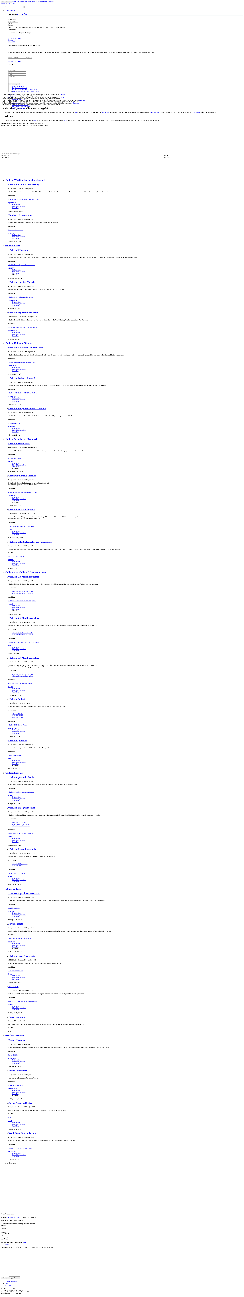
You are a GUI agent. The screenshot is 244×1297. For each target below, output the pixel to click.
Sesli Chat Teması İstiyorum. (17, 556)
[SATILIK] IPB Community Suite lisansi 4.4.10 (22, 1001)
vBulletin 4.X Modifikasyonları (23, 618)
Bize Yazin (11, 42)
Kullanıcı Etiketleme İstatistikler (21, 106)
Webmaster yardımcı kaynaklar (24, 893)
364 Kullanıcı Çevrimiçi (13, 1217)
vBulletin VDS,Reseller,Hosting (23, 184)
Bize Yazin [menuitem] (8, 1285)
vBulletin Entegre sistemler (21, 807)
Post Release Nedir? (14, 423)
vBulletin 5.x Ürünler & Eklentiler (22, 591)
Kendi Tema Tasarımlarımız (22, 1133)
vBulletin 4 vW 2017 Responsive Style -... (21, 1148)
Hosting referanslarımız (20, 215)
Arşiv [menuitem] (6, 1283)
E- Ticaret (13, 986)
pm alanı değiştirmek (14, 458)
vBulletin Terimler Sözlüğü (21, 378)
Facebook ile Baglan (14, 38)
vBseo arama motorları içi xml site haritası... (21, 833)
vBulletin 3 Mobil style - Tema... (18, 725)
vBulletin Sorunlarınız (19, 443)
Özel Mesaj (15, 208)
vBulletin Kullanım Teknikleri (19, 343)
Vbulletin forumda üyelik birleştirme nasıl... (21, 526)
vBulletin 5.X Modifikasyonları (23, 577)
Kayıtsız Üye (22, 14)
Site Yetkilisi (196, 112)
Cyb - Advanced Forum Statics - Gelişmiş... (21, 683)
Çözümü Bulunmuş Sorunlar (22, 475)
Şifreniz (10, 23)
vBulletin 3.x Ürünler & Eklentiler (22, 674)
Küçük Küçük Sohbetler (20, 1103)
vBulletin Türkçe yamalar (19, 864)
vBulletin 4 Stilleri (17, 717)
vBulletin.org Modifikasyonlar (23, 312)
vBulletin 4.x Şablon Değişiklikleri (22, 634)
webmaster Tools (13, 889)
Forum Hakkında (16, 1040)
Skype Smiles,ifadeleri (15, 755)
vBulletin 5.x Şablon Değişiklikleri (22, 593)
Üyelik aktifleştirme (24, 89)
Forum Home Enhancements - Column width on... (23, 327)
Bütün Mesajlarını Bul (19, 206)
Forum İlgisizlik (13, 1055)
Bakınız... (64, 94)
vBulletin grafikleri (17, 740)
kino (9, 1117)
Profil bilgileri (16, 204)
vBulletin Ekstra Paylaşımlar (22, 849)
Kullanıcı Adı (12, 20)
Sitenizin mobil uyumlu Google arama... (20, 938)
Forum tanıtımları (17, 1017)
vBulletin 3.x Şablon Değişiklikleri (22, 676)
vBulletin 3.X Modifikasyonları (23, 658)
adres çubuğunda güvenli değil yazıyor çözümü (22, 492)
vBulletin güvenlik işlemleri (21, 777)
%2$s (24, 1242)
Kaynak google (15, 924)
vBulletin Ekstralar (14, 773)
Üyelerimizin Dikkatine (15, 1085)
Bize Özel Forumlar (14, 1035)
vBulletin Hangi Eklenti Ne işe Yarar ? (27, 408)
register (66, 120)
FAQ (34, 120)
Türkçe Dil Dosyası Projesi (16, 873)
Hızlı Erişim (5, 1278)
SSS (75, 112)
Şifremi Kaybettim (154, 112)
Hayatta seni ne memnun (15, 230)
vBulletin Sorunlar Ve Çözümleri (21, 439)
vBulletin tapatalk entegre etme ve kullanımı (21, 362)
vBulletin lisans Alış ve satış (21, 956)
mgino (7, 1244)
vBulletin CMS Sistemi (19, 822)
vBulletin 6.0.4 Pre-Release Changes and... (21, 297)
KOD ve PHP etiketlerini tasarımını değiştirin (22, 601)
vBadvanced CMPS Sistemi (20, 824)
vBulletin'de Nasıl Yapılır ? (21, 509)
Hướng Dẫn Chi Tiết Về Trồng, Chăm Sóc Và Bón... (24, 199)
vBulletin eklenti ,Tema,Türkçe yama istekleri (30, 542)
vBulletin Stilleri (16, 699)
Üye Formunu (105, 112)
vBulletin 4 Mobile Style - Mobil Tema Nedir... (22, 393)
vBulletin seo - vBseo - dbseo (21, 826)
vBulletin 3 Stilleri (17, 716)
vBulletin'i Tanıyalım (18, 250)
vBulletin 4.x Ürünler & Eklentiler (22, 633)
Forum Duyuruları (17, 1070)
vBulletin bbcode (17, 865)
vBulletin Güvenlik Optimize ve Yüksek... (21, 792)
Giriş (18, 86)
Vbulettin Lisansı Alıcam (15, 971)
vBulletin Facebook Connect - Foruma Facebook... (23, 642)
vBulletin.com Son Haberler (22, 282)
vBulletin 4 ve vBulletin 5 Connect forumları (26, 572)
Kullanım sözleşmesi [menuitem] (11, 1281)
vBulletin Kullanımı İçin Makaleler (25, 347)
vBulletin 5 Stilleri (17, 714)
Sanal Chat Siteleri (14, 908)
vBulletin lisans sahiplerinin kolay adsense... (21, 265)
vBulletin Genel (12, 245)
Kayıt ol (10, 40)
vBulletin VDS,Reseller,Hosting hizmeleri (25, 180)
